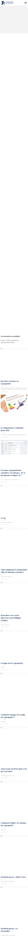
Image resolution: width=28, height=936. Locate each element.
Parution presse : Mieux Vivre (13, 877)
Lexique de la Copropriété (12, 663)
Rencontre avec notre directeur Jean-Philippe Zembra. (11, 618)
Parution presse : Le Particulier (9, 929)
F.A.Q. (3, 518)
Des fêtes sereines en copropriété (10, 382)
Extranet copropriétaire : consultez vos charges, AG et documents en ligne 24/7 (13, 473)
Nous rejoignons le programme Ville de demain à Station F (14, 570)
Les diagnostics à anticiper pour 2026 (12, 429)
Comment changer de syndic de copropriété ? (13, 716)
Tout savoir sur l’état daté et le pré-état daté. (14, 770)
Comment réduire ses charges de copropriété (13, 824)
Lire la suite (4, 391)
